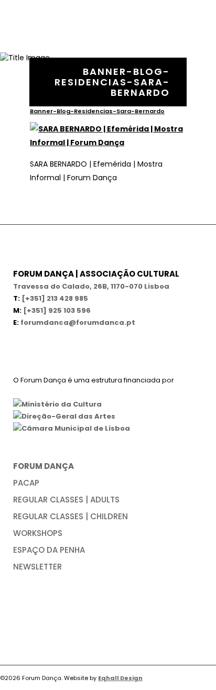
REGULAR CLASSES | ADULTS (66, 499)
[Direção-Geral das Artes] (64, 416)
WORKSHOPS (37, 533)
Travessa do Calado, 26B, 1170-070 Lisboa (91, 286)
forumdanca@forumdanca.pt (77, 322)
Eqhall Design (120, 678)
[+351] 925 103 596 (57, 310)
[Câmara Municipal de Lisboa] (71, 428)
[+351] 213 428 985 (54, 298)
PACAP (26, 482)
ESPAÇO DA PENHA (49, 549)
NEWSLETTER (37, 566)
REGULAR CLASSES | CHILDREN (70, 516)
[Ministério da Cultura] (57, 404)
